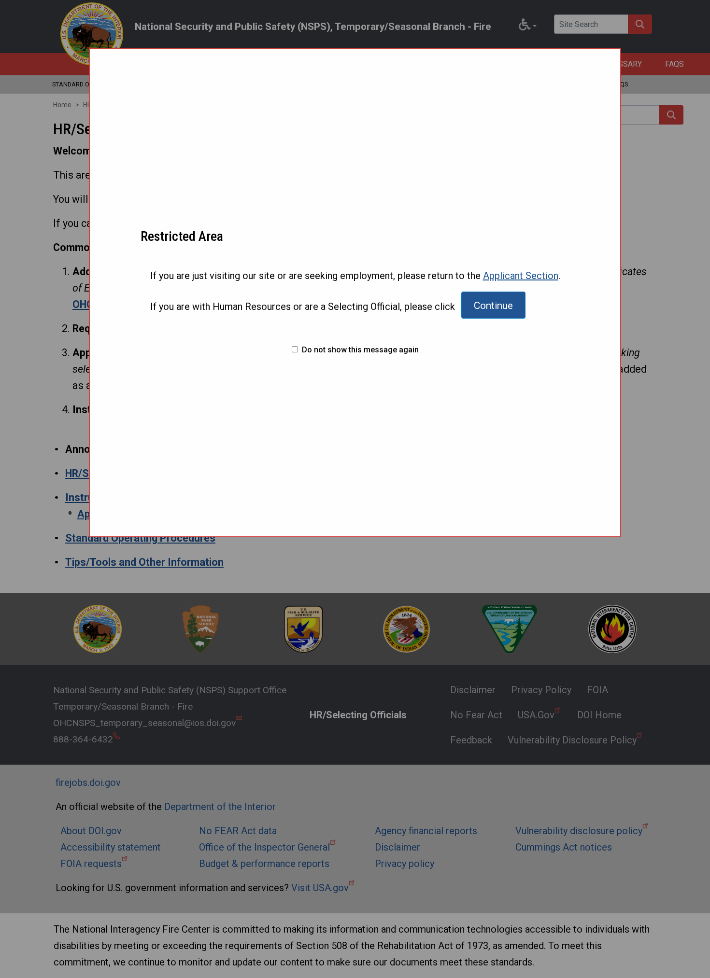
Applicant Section (520, 275)
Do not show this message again (360, 350)
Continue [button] (493, 305)
